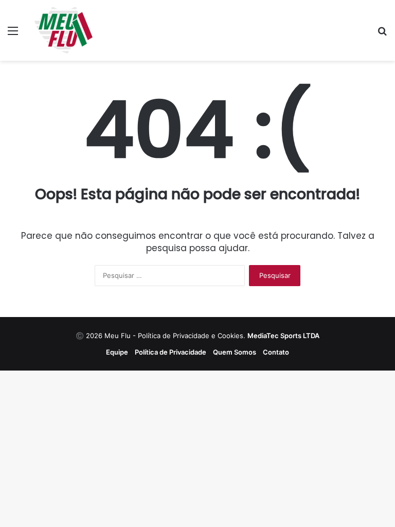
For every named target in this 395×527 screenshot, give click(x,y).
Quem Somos (234, 352)
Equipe (117, 352)
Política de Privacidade (170, 352)
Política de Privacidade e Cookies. (228, 335)
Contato (276, 352)
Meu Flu (117, 335)
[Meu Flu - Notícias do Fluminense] (63, 30)
